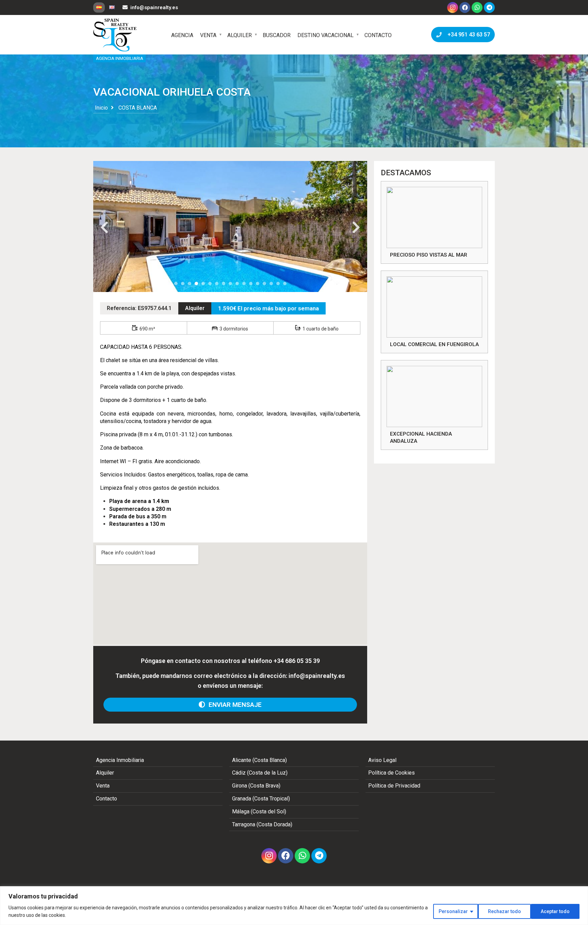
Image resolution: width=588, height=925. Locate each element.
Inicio (101, 107)
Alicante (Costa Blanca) (259, 760)
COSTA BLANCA (137, 107)
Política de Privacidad (394, 785)
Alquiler (239, 35)
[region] (294, 905)
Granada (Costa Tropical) (261, 798)
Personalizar (453, 911)
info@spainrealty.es (154, 7)
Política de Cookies (391, 772)
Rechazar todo (504, 911)
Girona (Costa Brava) (256, 785)
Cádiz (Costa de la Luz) (260, 772)
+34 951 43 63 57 (467, 34)
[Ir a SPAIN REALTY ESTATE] (115, 35)
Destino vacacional (325, 35)
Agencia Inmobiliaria (120, 760)
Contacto (378, 35)
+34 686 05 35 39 (297, 660)
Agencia (182, 35)
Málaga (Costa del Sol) (259, 811)
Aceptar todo (555, 911)
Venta (208, 35)
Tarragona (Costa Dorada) (262, 824)
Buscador (277, 35)
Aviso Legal (382, 760)
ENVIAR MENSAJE (233, 705)
